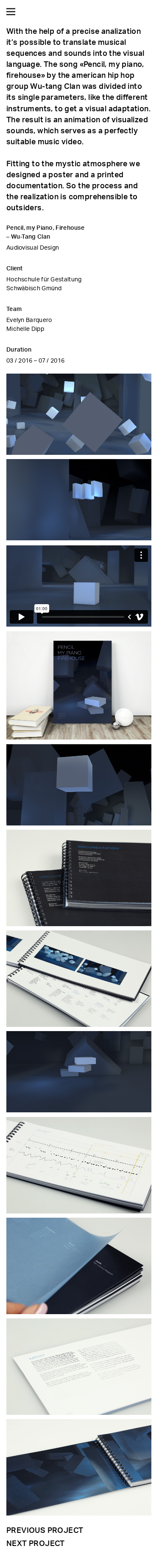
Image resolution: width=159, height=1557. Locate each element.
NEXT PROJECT (35, 1543)
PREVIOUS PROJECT (44, 1530)
